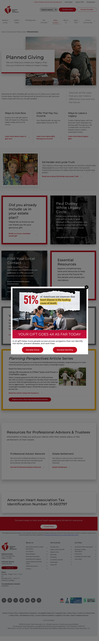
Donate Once (32, 350)
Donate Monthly (65, 350)
